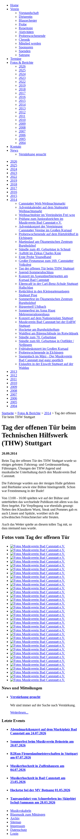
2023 (22, 78)
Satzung (24, 55)
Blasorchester (28, 20)
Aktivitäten (26, 32)
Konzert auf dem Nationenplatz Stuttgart (46, 318)
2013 (22, 108)
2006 (22, 135)
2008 (22, 127)
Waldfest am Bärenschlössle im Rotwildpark (48, 333)
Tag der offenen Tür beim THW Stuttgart (46, 268)
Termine (15, 58)
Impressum (17, 826)
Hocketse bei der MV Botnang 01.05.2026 (40, 790)
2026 (22, 66)
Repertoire (26, 28)
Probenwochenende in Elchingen (41, 352)
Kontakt (15, 146)
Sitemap (15, 822)
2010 (22, 120)
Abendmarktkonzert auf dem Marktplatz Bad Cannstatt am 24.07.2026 (43, 731)
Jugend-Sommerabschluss (36, 272)
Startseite (8, 413)
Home (14, 5)
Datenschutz (18, 830)
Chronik (24, 39)
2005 (22, 139)
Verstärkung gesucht (32, 154)
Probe (23, 24)
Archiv (15, 818)
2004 (22, 143)
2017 (22, 93)
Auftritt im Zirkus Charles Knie (40, 253)
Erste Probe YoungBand (35, 257)
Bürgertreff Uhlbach (32, 306)
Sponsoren (26, 47)
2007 (22, 131)
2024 (22, 74)
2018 (22, 89)
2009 (22, 123)
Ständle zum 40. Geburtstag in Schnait (44, 249)
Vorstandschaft (29, 13)
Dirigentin (25, 16)
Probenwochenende (32, 36)
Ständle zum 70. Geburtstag (37, 337)
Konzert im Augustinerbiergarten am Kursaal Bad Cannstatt (43, 278)
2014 (22, 104)
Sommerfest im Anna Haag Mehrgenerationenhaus (37, 312)
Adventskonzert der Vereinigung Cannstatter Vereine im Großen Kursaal (45, 228)
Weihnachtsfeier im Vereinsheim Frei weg (47, 215)
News (14, 150)
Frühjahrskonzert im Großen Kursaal (43, 348)
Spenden (25, 51)
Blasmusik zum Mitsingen (27, 814)
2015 (22, 101)
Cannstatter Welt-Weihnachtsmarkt (42, 203)
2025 (22, 70)
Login (14, 833)
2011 (22, 116)
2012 (22, 112)
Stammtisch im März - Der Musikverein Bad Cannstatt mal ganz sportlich (45, 358)
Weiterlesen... (19, 712)
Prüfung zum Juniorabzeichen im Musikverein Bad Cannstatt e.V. (41, 220)
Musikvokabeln (20, 810)
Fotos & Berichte (21, 62)
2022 (22, 81)
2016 (22, 97)
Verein (14, 9)
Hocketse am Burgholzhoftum (39, 329)
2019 (22, 85)
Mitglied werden (30, 43)
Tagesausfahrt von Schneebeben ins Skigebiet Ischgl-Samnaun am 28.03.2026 (43, 800)
